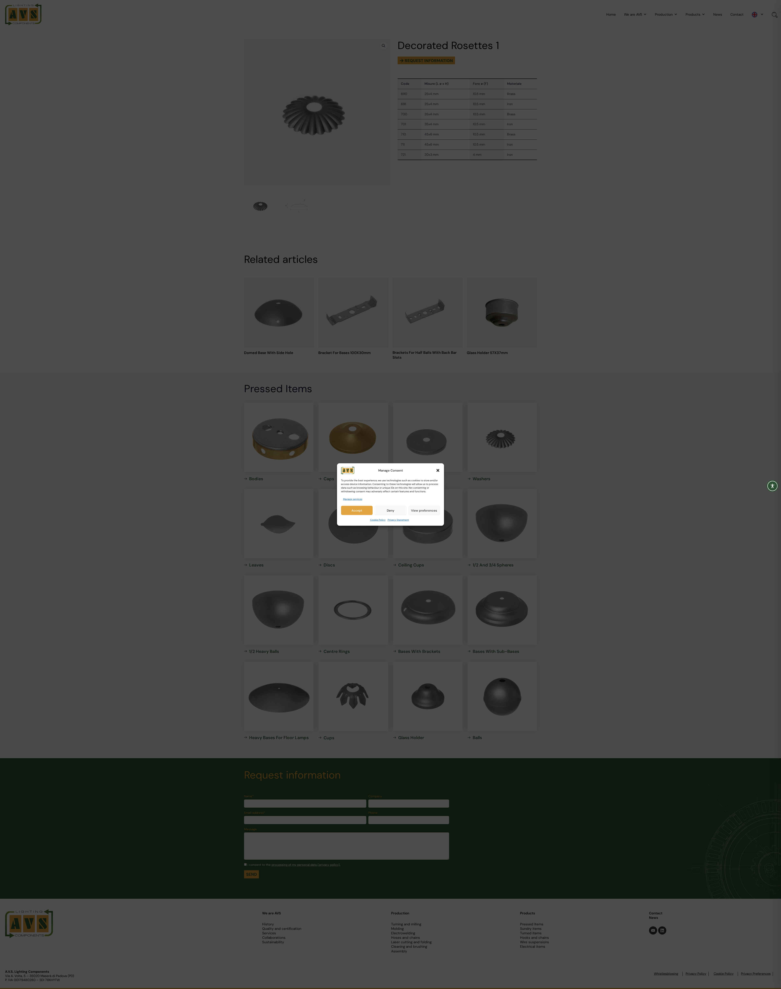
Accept (356, 511)
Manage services (352, 499)
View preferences (424, 511)
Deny (390, 511)
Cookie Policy (378, 520)
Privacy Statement (398, 520)
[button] (438, 470)
